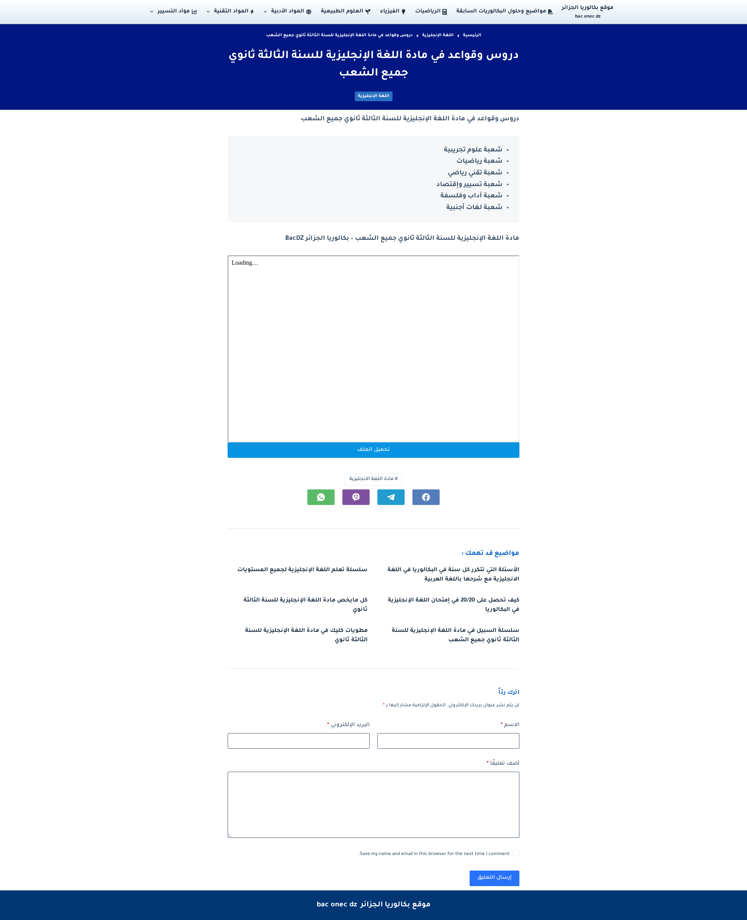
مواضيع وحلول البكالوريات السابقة (501, 11)
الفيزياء (390, 11)
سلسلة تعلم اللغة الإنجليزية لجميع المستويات (302, 570)
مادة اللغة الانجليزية (373, 479)
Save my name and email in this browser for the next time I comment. (434, 854)
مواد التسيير (174, 11)
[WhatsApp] (321, 497)
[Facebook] (426, 497)
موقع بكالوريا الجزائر (588, 8)
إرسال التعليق (494, 878)
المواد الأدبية (287, 11)
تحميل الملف (373, 450)
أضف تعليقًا (503, 764)
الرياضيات (428, 11)
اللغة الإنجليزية (373, 96)
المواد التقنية (231, 11)
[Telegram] (391, 497)
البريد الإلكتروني (348, 725)
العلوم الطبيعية (342, 11)
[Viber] (356, 497)
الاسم (510, 725)
